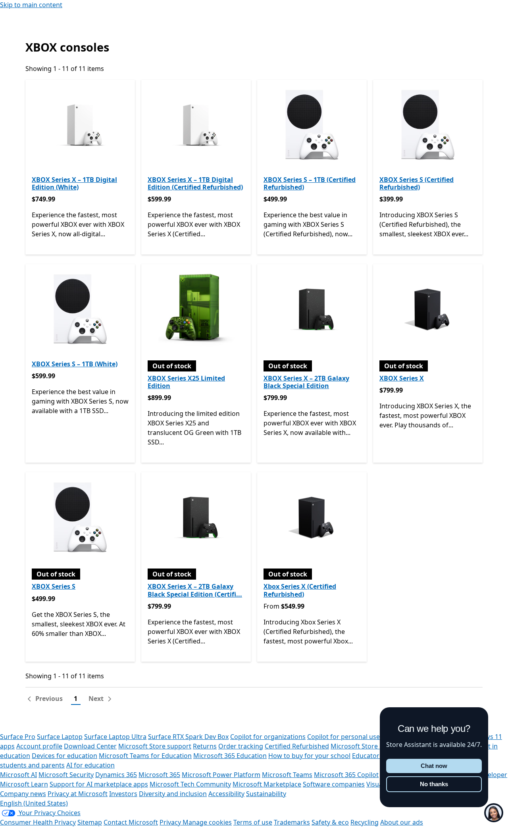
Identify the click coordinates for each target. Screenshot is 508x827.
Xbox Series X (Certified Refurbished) (300, 590)
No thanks (434, 784)
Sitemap (89, 822)
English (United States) (34, 803)
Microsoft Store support (154, 746)
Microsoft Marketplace (267, 784)
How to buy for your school (309, 755)
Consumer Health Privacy (38, 822)
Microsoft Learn (24, 784)
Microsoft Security (66, 774)
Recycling (364, 822)
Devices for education (64, 755)
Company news (23, 793)
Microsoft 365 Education (230, 755)
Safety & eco (330, 822)
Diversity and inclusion (173, 793)
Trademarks (292, 822)
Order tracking (240, 746)
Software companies (334, 784)
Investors (123, 793)
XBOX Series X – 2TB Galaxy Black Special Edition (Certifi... (195, 590)
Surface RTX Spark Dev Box (188, 736)
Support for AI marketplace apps (99, 784)
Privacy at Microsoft (78, 793)
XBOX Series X (401, 378)
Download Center (90, 746)
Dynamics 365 (116, 774)
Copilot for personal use (343, 736)
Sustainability (266, 793)
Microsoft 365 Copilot (346, 774)
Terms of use (252, 822)
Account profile (39, 746)
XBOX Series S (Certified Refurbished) (416, 183)
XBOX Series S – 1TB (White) (74, 364)
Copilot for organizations (268, 736)
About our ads (401, 822)
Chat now (434, 765)
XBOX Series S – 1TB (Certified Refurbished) (310, 183)
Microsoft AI (18, 774)
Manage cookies (207, 822)
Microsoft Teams (287, 774)
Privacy (171, 822)
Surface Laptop (60, 736)
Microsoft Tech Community (190, 784)
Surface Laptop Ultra (115, 736)
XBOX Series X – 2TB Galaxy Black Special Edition (306, 382)
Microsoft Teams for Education (145, 755)
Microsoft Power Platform (221, 774)
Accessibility (226, 793)
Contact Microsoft (131, 822)
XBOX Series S (53, 586)
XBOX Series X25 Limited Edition (186, 382)
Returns (205, 746)
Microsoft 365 (159, 774)
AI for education (90, 765)
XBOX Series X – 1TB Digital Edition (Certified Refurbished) (195, 183)
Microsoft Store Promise (367, 746)
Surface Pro (17, 736)
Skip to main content (31, 4)
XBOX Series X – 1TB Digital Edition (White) (74, 183)
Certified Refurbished (297, 746)
